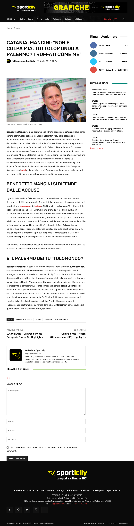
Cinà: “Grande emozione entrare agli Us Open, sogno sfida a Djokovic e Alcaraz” (19, 370)
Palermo (48, 319)
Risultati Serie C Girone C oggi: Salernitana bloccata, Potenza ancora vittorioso (108, 142)
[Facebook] (10, 510)
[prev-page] (8, 378)
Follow (123, 53)
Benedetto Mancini (24, 319)
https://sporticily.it (32, 354)
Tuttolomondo (61, 319)
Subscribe (122, 70)
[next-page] (10, 378)
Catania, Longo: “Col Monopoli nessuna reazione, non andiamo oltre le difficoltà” (72, 369)
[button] (123, 19)
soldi (23, 170)
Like (125, 45)
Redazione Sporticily (24, 61)
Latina (37, 206)
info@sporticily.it (57, 504)
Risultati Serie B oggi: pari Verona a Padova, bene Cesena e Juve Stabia (107, 130)
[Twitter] (36, 510)
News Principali (19, 365)
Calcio (17, 27)
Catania (38, 319)
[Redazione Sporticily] (9, 61)
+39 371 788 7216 (81, 504)
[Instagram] (18, 510)
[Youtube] (44, 510)
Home (9, 27)
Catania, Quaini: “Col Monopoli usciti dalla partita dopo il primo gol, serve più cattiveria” (46, 369)
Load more (95, 148)
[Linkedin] (27, 510)
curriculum (25, 206)
